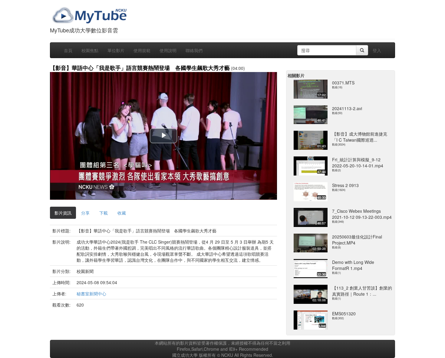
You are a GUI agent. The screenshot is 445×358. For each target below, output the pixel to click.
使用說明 (168, 50)
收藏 (121, 213)
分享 (85, 213)
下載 (103, 213)
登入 (377, 50)
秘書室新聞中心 (91, 294)
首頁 (68, 50)
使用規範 (142, 50)
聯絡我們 (194, 50)
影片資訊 (62, 213)
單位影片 (115, 50)
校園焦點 (89, 50)
